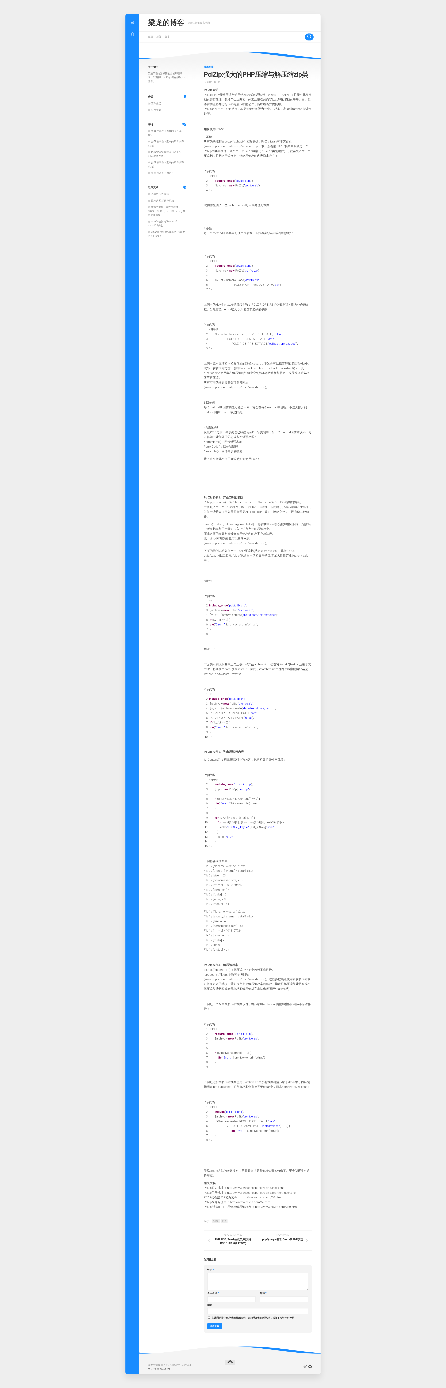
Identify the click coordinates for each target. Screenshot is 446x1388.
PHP (224, 1221)
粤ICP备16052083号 (159, 1368)
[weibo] (132, 23)
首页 (150, 36)
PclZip (216, 1221)
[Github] (132, 34)
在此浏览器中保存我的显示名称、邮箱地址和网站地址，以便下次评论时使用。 (254, 1317)
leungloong (157, 152)
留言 (167, 36)
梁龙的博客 (166, 22)
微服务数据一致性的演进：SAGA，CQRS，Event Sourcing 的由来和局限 (166, 211)
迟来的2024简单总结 (162, 200)
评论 (210, 1269)
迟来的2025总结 (160, 194)
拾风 (153, 131)
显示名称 (213, 1293)
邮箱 (263, 1293)
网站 (209, 1305)
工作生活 (156, 103)
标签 (158, 36)
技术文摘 (209, 66)
